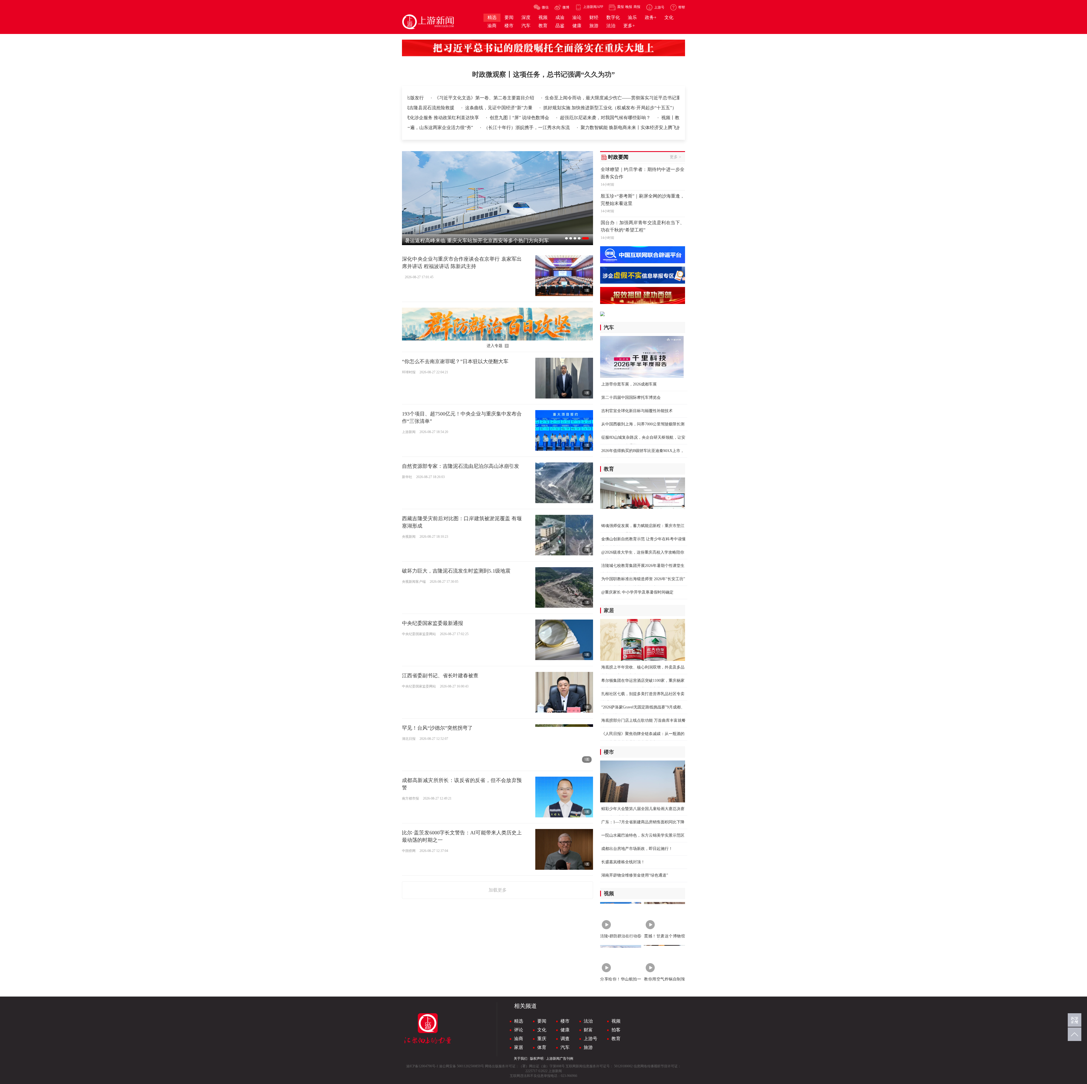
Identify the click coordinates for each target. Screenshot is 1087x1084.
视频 (615, 1021)
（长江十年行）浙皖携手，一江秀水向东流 (456, 127)
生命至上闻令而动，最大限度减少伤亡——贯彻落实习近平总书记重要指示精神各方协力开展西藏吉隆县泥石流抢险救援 (595, 97)
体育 (541, 1047)
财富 (588, 1029)
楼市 (565, 1021)
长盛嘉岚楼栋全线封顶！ (623, 862)
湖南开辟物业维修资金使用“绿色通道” (634, 875)
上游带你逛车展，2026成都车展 (629, 384)
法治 (588, 1021)
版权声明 (537, 1059)
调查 (565, 1038)
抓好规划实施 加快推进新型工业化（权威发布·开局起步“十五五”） (610, 107)
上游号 (590, 1038)
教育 (615, 1038)
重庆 (541, 1038)
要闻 (541, 1021)
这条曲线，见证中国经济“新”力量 (499, 107)
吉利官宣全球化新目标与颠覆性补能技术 (637, 411)
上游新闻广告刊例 (559, 1059)
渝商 (518, 1038)
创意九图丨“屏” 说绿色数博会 (449, 117)
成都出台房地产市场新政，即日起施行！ (637, 849)
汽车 (565, 1047)
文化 (541, 1029)
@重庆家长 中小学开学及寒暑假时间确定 (637, 592)
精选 (518, 1021)
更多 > (675, 157)
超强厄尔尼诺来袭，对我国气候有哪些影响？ (535, 117)
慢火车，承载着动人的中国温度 (675, 127)
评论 (518, 1029)
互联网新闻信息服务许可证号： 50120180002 (599, 1066)
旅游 (588, 1047)
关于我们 (520, 1059)
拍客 (615, 1029)
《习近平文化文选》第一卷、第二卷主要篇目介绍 (414, 97)
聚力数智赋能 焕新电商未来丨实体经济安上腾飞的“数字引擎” (572, 127)
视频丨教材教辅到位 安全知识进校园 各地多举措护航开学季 (651, 117)
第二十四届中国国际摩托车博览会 (631, 397)
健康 (565, 1029)
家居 (518, 1047)
